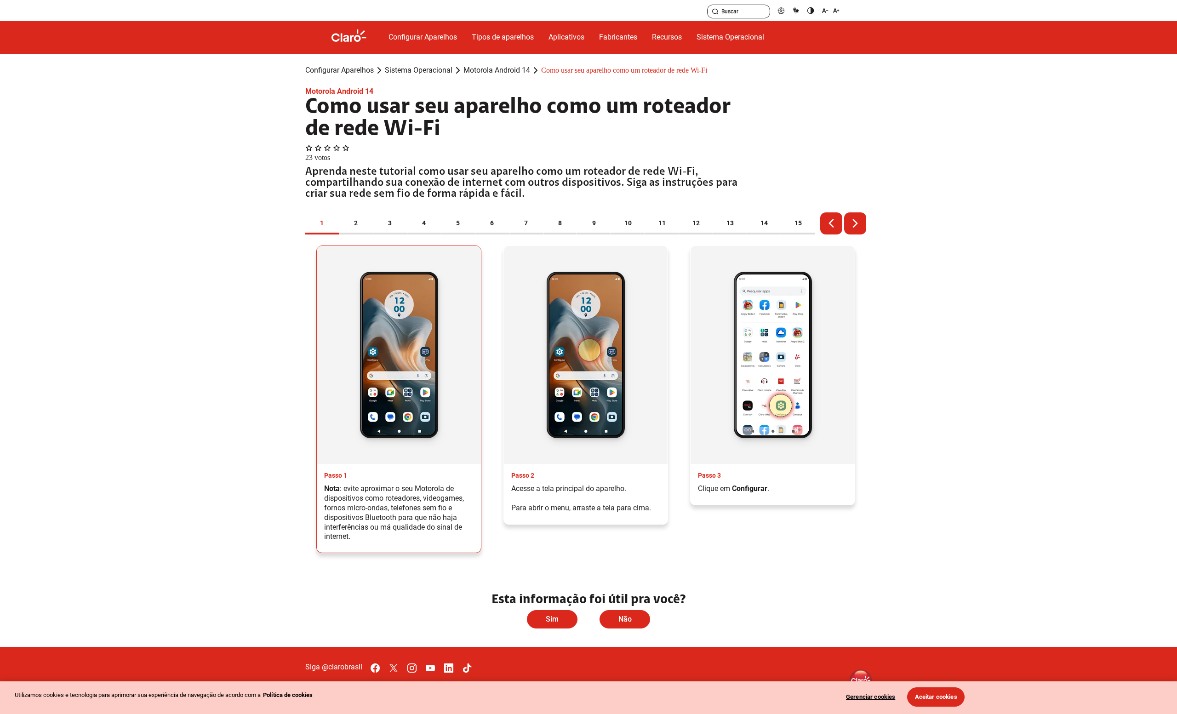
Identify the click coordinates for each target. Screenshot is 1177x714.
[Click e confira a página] (356, 37)
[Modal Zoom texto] (831, 10)
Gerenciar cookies (870, 696)
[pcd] (781, 10)
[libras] (795, 10)
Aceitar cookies (936, 696)
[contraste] (810, 10)
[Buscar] (715, 11)
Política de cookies (288, 694)
